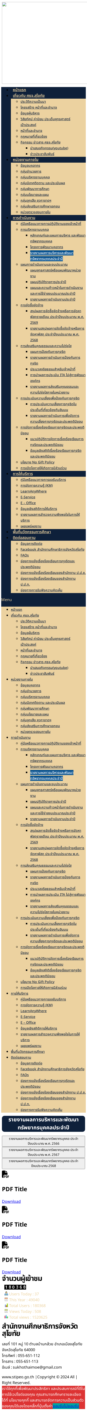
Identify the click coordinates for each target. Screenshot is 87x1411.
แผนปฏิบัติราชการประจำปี (48, 282)
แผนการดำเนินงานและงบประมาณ (44, 264)
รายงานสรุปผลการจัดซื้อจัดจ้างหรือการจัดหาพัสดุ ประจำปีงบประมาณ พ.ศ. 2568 (57, 334)
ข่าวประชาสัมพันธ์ (42, 154)
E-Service (28, 497)
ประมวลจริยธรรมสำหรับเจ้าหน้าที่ (52, 369)
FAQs (25, 555)
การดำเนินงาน (24, 218)
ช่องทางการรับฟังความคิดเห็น (41, 590)
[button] (43, 600)
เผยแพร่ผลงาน (31, 1045)
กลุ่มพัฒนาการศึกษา (35, 188)
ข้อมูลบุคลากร (30, 165)
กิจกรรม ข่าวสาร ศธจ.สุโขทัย (40, 142)
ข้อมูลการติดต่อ (31, 543)
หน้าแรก (16, 609)
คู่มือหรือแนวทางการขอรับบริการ (43, 479)
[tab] (43, 1141)
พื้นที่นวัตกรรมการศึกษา (28, 1051)
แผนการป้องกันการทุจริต (47, 351)
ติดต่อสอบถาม (24, 538)
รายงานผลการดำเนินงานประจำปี (52, 299)
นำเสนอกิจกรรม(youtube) (49, 148)
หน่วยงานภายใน (25, 160)
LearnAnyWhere (34, 491)
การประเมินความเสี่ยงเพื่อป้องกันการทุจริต (50, 398)
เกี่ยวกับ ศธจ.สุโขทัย (29, 96)
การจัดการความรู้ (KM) (37, 485)
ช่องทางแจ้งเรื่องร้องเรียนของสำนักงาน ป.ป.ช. (53, 572)
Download (11, 1202)
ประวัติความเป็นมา (33, 101)
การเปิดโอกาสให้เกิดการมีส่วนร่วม (44, 468)
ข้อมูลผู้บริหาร (30, 113)
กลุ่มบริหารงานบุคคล (35, 177)
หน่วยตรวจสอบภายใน (36, 731)
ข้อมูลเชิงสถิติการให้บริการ (39, 508)
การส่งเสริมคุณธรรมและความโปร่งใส (46, 346)
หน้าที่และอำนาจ (31, 130)
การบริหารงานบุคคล (35, 229)
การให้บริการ (23, 474)
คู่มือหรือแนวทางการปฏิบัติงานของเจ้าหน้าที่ (51, 223)
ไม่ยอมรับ (71, 1406)
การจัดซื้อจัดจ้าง (32, 305)
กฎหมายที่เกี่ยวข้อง (34, 136)
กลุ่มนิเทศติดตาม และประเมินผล (43, 183)
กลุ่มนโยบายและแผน (35, 194)
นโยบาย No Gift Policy (37, 462)
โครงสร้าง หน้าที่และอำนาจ (39, 107)
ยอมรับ (58, 1406)
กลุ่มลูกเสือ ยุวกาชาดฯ (36, 200)
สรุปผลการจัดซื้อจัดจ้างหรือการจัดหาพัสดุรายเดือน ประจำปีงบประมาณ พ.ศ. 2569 (57, 317)
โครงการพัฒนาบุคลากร (46, 247)
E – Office (28, 503)
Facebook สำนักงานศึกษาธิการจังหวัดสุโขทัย (52, 549)
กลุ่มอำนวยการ (31, 171)
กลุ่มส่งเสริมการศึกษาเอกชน (40, 206)
